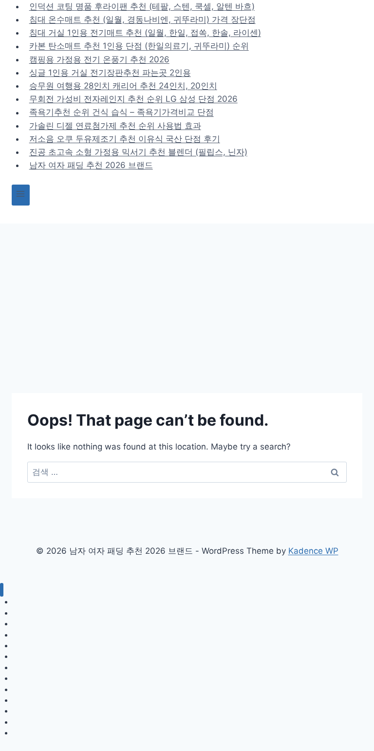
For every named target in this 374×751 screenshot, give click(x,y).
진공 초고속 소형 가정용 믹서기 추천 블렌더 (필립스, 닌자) (138, 152)
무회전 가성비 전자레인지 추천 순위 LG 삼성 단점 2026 (133, 99)
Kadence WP (313, 551)
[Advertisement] (187, 296)
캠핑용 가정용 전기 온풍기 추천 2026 (99, 59)
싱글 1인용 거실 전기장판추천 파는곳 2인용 (110, 72)
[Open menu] (21, 195)
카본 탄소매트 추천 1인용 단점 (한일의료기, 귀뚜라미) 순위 (139, 46)
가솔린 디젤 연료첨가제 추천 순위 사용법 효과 (115, 126)
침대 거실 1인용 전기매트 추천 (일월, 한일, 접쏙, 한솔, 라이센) (145, 33)
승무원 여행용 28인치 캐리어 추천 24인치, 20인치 (123, 86)
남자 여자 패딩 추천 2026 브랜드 (91, 165)
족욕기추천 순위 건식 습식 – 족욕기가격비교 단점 (121, 112)
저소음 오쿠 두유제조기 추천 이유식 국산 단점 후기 (124, 139)
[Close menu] (1, 590)
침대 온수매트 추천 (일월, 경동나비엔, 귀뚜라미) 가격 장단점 (142, 19)
